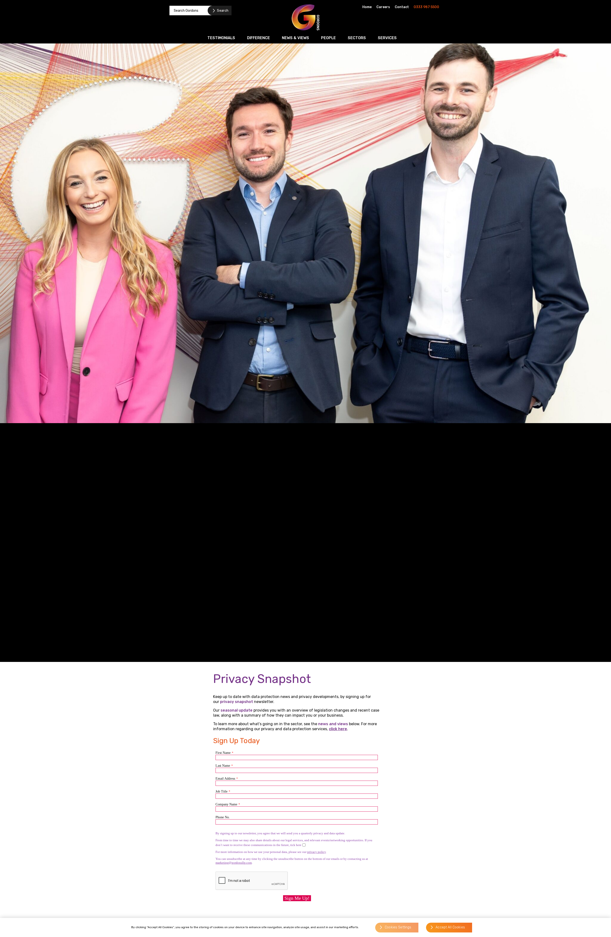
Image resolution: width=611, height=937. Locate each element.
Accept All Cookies (450, 928)
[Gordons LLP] (305, 17)
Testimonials (221, 38)
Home (367, 7)
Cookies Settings (398, 928)
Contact (402, 7)
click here (338, 729)
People (328, 38)
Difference (258, 38)
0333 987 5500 (426, 7)
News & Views (295, 38)
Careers (383, 7)
